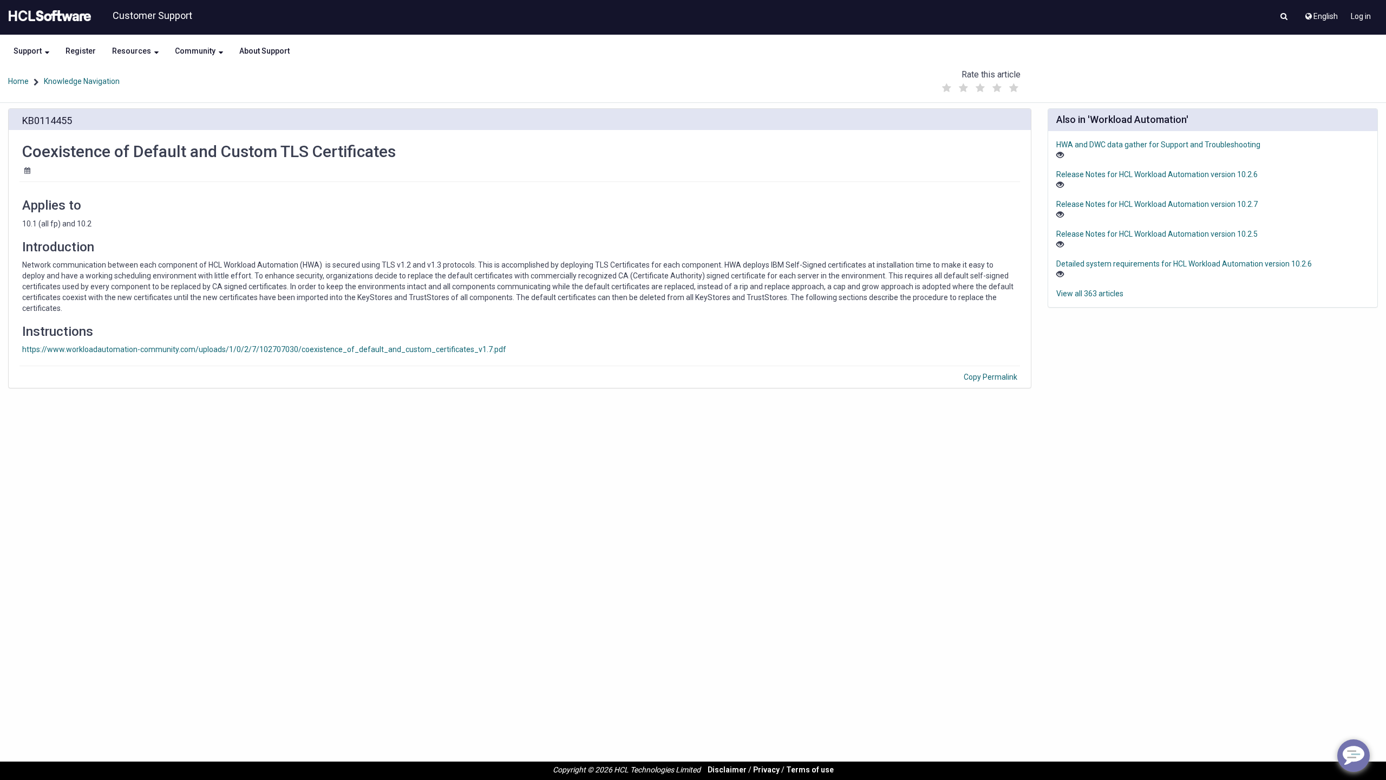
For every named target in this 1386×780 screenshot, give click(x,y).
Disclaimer (727, 769)
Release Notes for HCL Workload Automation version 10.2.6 (1157, 174)
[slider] (980, 85)
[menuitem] (1320, 13)
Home (18, 81)
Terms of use (810, 769)
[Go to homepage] (47, 16)
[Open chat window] (1353, 755)
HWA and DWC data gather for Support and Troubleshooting (1158, 144)
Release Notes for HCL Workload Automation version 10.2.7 (1157, 204)
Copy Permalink (990, 377)
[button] (1284, 17)
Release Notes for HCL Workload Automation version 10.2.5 (1157, 234)
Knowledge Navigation (82, 81)
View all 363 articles (1089, 293)
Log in (1361, 16)
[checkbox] (946, 88)
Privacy (766, 769)
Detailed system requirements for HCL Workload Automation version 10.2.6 (1184, 263)
